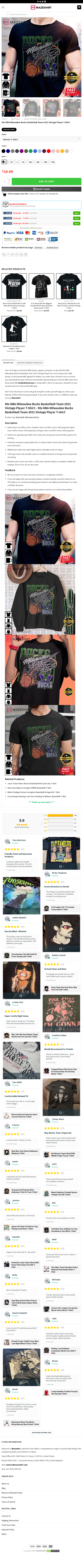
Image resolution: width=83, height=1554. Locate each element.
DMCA (4, 1534)
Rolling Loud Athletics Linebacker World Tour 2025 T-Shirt (63, 1351)
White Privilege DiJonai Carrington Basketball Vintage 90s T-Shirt (33, 792)
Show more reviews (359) (41, 1433)
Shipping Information (10, 1520)
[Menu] (3, 7)
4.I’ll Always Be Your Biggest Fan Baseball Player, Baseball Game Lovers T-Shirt (41, 305)
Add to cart (46, 181)
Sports (4, 119)
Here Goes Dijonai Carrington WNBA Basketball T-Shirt (29, 788)
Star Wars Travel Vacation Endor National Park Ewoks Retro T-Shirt (64, 1269)
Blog (3, 1488)
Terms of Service (8, 1502)
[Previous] (6, 57)
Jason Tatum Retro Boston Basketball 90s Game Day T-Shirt (31, 783)
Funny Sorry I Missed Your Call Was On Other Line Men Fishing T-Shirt (68, 305)
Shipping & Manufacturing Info (29, 363)
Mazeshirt (16, 398)
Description (8, 363)
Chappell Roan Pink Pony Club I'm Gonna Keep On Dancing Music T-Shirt (64, 1071)
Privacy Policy (7, 1497)
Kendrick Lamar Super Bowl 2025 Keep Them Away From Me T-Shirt (25, 1265)
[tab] (8, 362)
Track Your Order (8, 1525)
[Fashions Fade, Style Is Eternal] (41, 7)
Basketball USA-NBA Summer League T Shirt (14, 347)
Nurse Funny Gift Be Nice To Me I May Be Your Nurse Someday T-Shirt (14, 305)
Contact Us (6, 1516)
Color (4, 146)
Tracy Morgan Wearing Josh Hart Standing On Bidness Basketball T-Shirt (36, 796)
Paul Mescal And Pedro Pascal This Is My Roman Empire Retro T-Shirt (24, 1303)
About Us (5, 1483)
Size (4, 156)
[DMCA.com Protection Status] (53, 1551)
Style (4, 134)
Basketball (15, 119)
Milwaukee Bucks (52, 248)
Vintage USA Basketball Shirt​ (35, 119)
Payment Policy (8, 1529)
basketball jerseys (26, 383)
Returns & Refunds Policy (12, 1492)
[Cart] (79, 7)
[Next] (77, 57)
